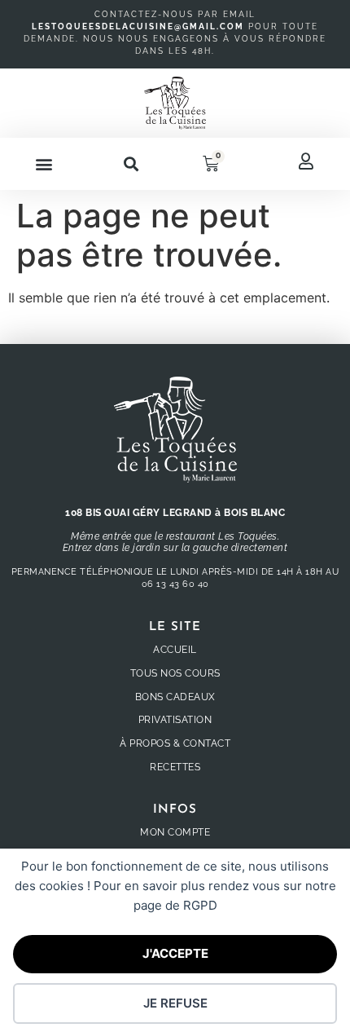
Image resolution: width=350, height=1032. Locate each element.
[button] (43, 164)
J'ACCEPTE (175, 953)
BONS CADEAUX (175, 697)
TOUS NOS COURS (175, 673)
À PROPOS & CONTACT (175, 743)
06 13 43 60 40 (175, 584)
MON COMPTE (175, 832)
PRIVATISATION (175, 719)
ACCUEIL (175, 649)
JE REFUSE (175, 1003)
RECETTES (175, 767)
